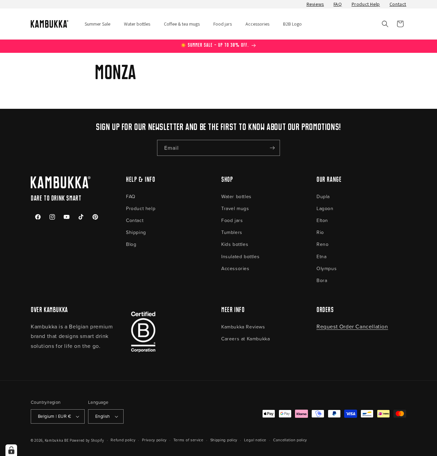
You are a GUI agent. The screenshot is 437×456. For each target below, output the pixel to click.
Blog (131, 244)
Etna (321, 256)
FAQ (338, 4)
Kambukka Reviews (243, 326)
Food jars (232, 220)
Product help (140, 208)
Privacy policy (154, 439)
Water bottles (236, 196)
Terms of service (188, 439)
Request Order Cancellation (352, 326)
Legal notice (255, 439)
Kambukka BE (57, 440)
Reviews (315, 4)
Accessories (235, 268)
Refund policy (123, 439)
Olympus (326, 268)
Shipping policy (224, 439)
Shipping (136, 232)
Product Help (366, 4)
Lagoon (325, 208)
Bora (321, 280)
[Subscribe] (272, 148)
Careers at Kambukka (245, 338)
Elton (322, 220)
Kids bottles (234, 244)
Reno (322, 244)
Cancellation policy (290, 439)
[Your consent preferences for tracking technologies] (11, 450)
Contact (398, 4)
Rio (320, 232)
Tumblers (231, 232)
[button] (385, 23)
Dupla (323, 196)
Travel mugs (235, 208)
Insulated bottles (240, 256)
